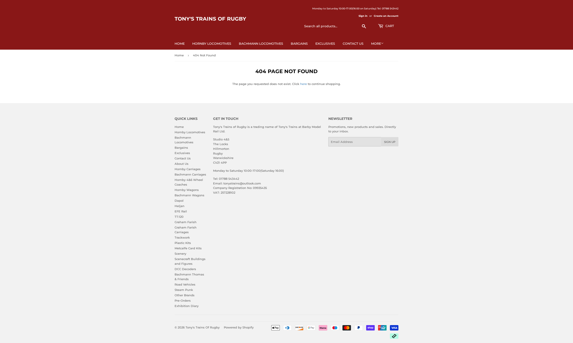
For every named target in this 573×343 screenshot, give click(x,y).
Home (180, 44)
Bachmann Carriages (190, 174)
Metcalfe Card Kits (188, 248)
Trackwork (182, 237)
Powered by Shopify (239, 327)
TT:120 (179, 216)
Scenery (180, 253)
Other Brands (185, 295)
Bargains (299, 44)
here (303, 84)
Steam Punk (184, 290)
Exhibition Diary (187, 306)
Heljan (179, 206)
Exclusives (325, 44)
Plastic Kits (183, 243)
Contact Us (353, 44)
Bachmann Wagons (189, 195)
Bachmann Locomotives (261, 44)
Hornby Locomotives (211, 44)
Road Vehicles (185, 284)
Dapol (179, 200)
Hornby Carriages (188, 169)
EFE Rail (181, 211)
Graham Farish (186, 222)
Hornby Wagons (187, 190)
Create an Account (386, 15)
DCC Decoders (185, 269)
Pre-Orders (183, 300)
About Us (181, 163)
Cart (389, 26)
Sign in (363, 15)
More (376, 44)
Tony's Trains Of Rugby (210, 19)
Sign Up (390, 142)
